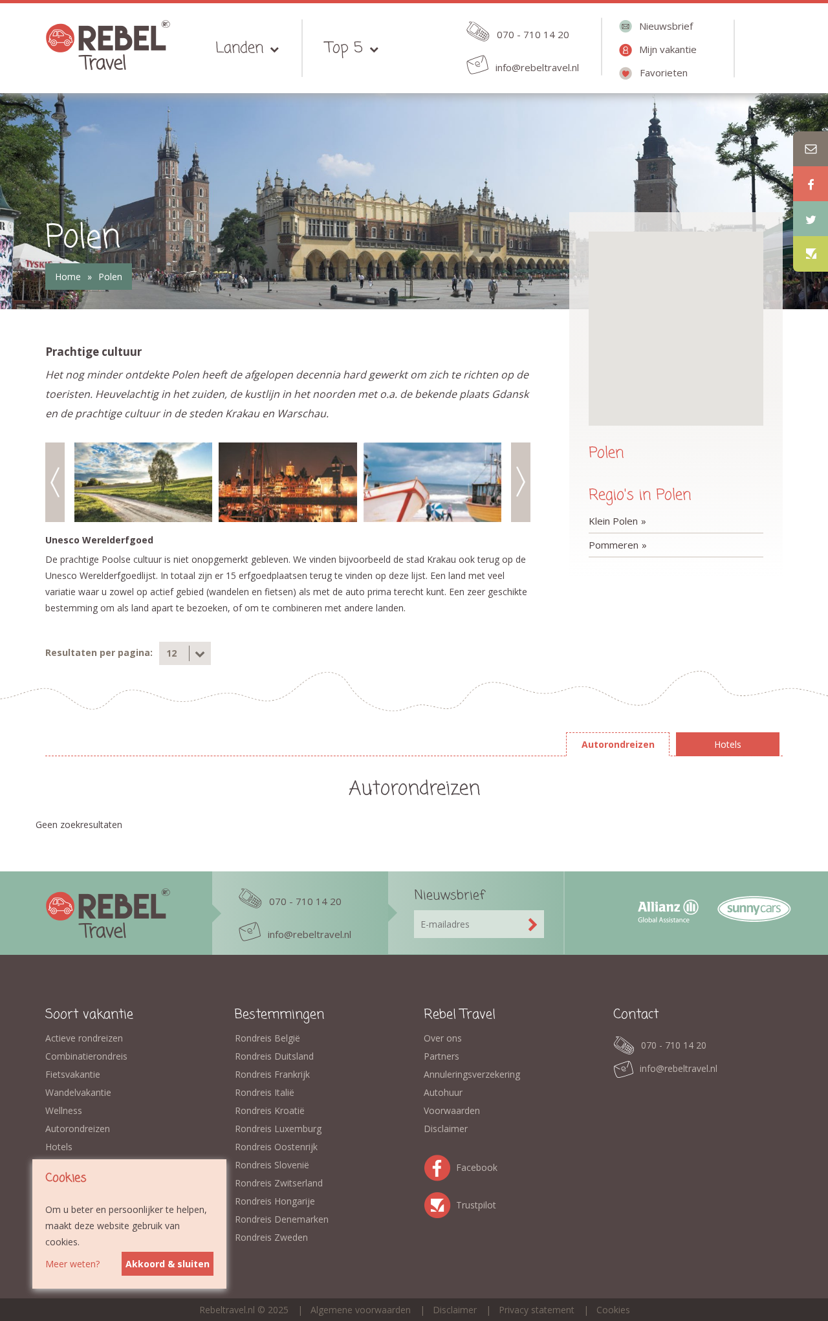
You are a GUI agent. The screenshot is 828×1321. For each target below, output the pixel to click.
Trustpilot (440, 1203)
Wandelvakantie (78, 1092)
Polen (110, 276)
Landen (239, 48)
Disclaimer (446, 1128)
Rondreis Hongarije (275, 1201)
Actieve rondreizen (84, 1038)
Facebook (440, 1165)
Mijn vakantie (668, 49)
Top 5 (344, 48)
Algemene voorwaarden (360, 1310)
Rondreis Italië (264, 1092)
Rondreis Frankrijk (272, 1074)
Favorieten (664, 72)
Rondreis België (267, 1038)
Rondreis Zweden (271, 1237)
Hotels (58, 1147)
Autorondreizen (77, 1128)
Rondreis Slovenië (272, 1165)
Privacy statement (536, 1310)
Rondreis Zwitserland (279, 1183)
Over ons (443, 1038)
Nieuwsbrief (666, 25)
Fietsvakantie (72, 1074)
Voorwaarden (452, 1110)
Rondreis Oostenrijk (276, 1147)
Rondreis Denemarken (282, 1219)
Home (68, 276)
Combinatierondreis (86, 1056)
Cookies (613, 1310)
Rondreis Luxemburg (278, 1128)
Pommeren (613, 544)
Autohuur (443, 1092)
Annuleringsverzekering (472, 1074)
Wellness (63, 1110)
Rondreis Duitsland (274, 1056)
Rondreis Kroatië (270, 1110)
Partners (441, 1056)
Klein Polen (613, 520)
